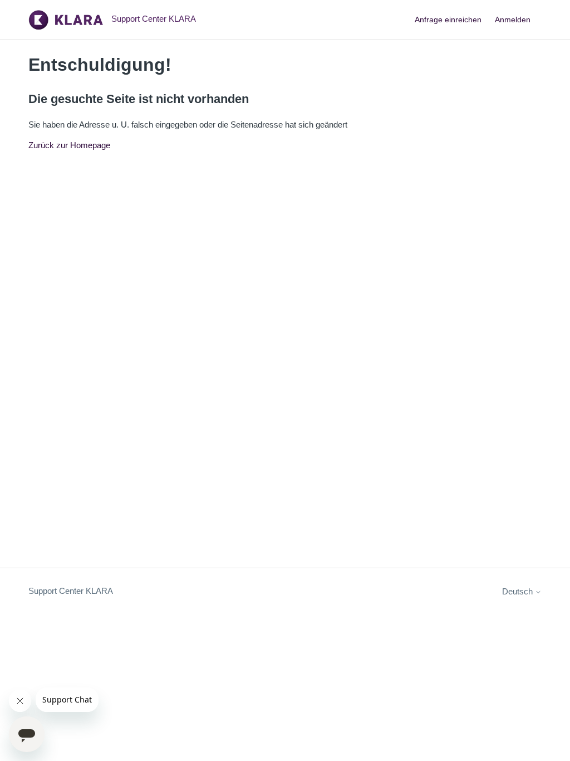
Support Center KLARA (70, 591)
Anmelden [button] (512, 19)
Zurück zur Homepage (69, 145)
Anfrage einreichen (448, 19)
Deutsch (518, 591)
